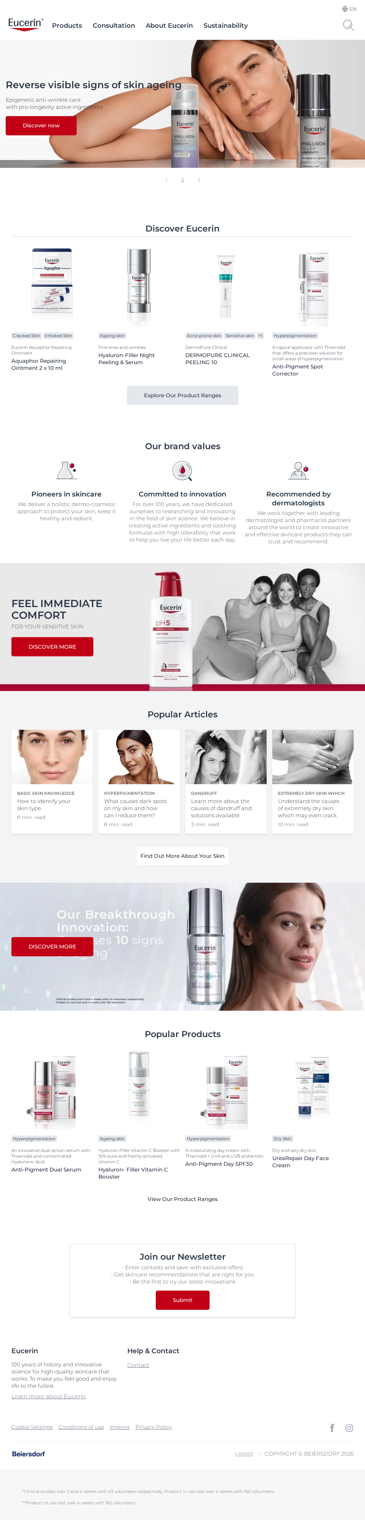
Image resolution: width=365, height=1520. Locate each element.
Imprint (120, 1427)
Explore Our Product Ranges (182, 395)
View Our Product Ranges (183, 1199)
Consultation (114, 26)
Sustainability (226, 26)
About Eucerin (169, 26)
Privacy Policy (153, 1427)
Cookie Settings (32, 1427)
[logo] (26, 25)
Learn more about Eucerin (48, 1396)
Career (244, 1454)
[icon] (332, 1428)
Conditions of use (81, 1427)
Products (67, 26)
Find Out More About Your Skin (182, 855)
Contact (138, 1365)
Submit (182, 1300)
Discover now (41, 125)
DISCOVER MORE (52, 646)
